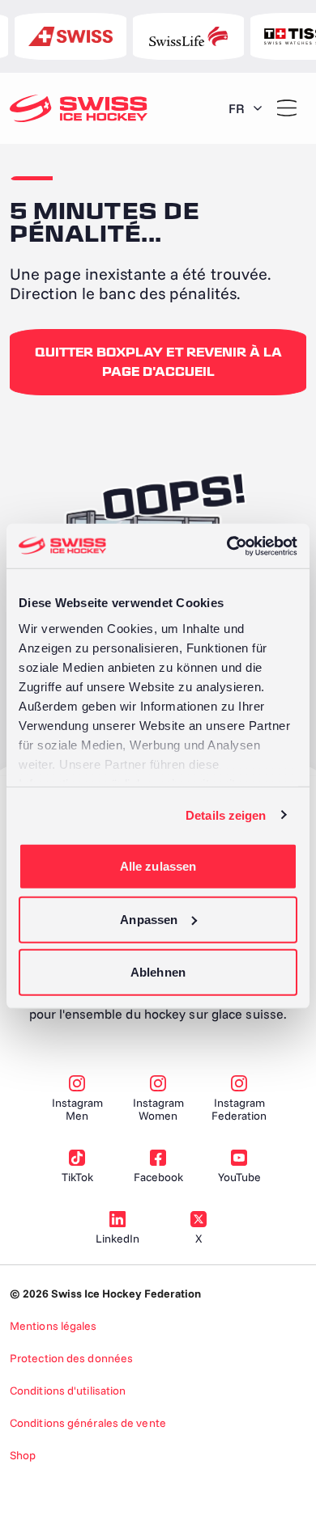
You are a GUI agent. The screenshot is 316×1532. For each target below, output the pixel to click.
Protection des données (71, 1358)
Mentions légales (53, 1326)
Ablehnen (158, 972)
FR (236, 108)
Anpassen (148, 919)
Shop (23, 1455)
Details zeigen (226, 814)
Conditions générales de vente (88, 1423)
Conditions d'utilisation (68, 1390)
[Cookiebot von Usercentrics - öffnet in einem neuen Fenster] (227, 545)
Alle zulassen (158, 866)
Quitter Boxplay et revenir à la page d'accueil (158, 362)
